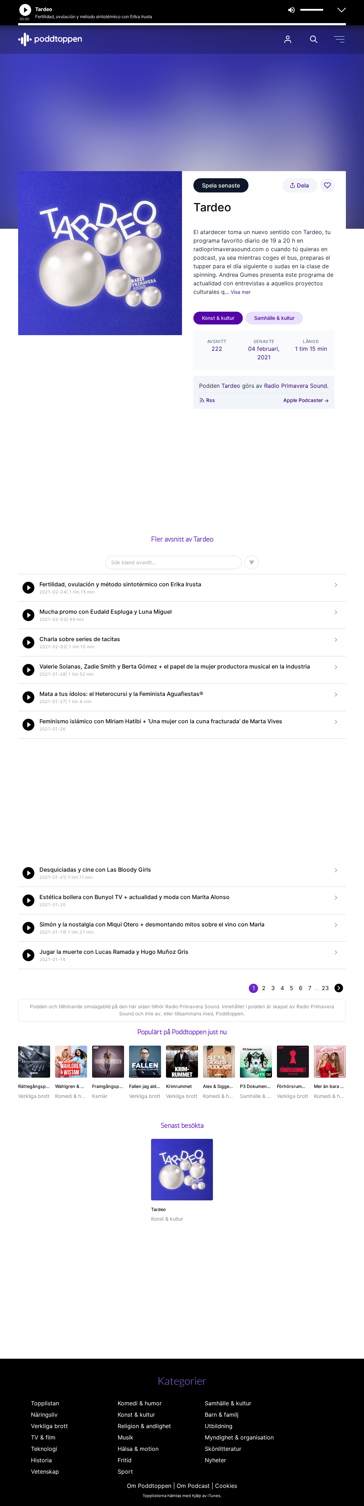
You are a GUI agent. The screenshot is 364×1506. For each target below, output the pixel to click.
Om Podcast (193, 1485)
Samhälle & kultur (274, 318)
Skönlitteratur (223, 1448)
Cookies (226, 1485)
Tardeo (230, 385)
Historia (41, 1460)
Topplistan (45, 1403)
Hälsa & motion (138, 1448)
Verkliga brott (49, 1426)
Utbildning (218, 1426)
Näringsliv (44, 1414)
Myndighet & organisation (239, 1437)
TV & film (43, 1437)
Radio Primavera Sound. (296, 385)
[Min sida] (288, 39)
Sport (125, 1471)
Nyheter (215, 1460)
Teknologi (44, 1448)
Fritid (125, 1460)
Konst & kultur (218, 318)
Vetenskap (45, 1471)
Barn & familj (222, 1414)
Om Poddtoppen (149, 1485)
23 (325, 988)
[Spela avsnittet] (28, 587)
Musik (125, 1437)
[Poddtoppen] (50, 39)
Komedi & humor (140, 1403)
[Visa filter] (252, 562)
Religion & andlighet (144, 1426)
